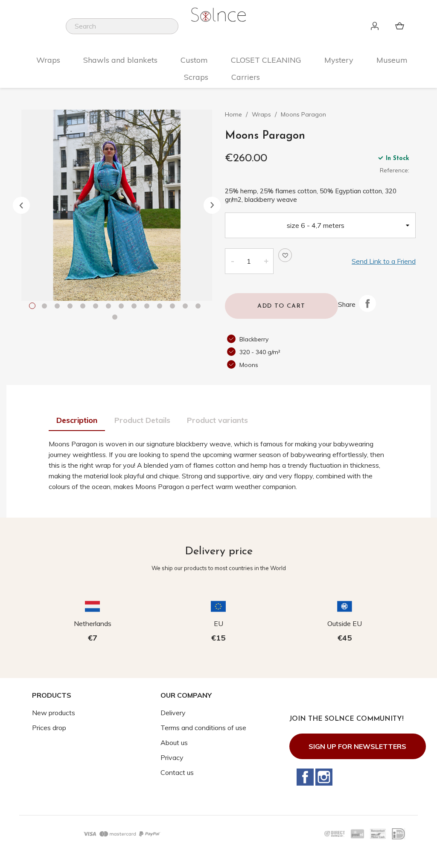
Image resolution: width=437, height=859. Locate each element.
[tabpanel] (117, 205)
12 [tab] (174, 307)
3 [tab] (59, 307)
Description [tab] (76, 420)
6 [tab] (97, 307)
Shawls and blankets (120, 60)
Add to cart (281, 306)
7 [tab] (110, 307)
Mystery (338, 60)
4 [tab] (71, 307)
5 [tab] (84, 307)
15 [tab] (116, 318)
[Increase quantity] (266, 261)
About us (174, 742)
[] (175, 31)
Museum (392, 60)
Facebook (305, 777)
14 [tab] (199, 307)
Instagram (323, 777)
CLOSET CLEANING (266, 60)
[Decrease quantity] (232, 261)
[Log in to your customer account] (376, 26)
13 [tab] (187, 307)
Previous (21, 205)
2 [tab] (46, 307)
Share (367, 303)
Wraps (48, 60)
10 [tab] (148, 307)
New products (53, 712)
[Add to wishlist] (285, 255)
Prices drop (49, 727)
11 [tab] (161, 307)
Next (212, 205)
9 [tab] (135, 307)
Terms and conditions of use (203, 727)
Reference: (394, 170)
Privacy (172, 757)
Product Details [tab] (142, 420)
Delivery (173, 712)
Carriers (245, 77)
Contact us (177, 772)
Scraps (196, 77)
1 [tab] (33, 307)
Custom (194, 60)
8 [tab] (123, 307)
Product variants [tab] (217, 420)
